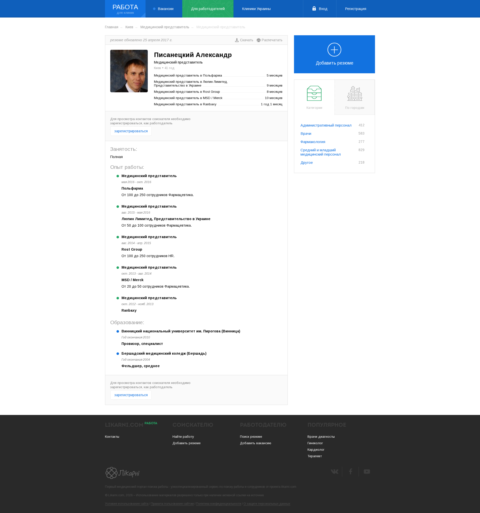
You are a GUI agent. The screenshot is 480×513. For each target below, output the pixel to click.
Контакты (112, 436)
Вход (323, 9)
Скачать (246, 40)
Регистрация (355, 9)
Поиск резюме (251, 436)
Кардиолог (316, 449)
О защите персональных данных (267, 503)
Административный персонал (326, 125)
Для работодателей (208, 9)
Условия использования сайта (126, 503)
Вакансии (166, 9)
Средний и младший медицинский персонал (320, 152)
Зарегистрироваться (131, 131)
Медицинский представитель (164, 27)
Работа (125, 7)
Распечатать (272, 40)
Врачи (305, 133)
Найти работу (183, 436)
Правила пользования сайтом (172, 503)
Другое (306, 162)
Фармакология (312, 142)
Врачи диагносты (321, 436)
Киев (129, 27)
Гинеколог (315, 443)
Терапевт (315, 456)
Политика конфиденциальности (218, 503)
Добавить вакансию (255, 443)
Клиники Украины (256, 9)
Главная (111, 27)
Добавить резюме (334, 63)
